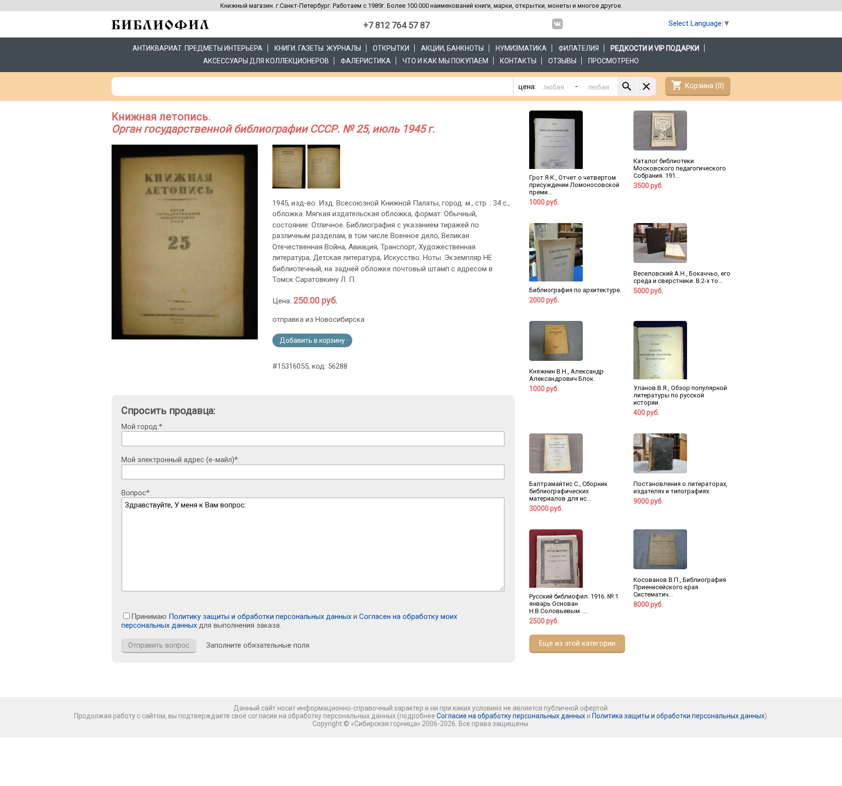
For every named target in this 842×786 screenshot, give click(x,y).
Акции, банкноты (452, 48)
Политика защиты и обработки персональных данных (678, 716)
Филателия (578, 48)
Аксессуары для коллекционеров (266, 61)
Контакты (518, 61)
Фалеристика (366, 61)
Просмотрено (613, 61)
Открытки (391, 48)
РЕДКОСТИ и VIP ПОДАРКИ (655, 48)
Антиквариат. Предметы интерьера (198, 48)
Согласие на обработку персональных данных (511, 716)
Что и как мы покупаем (445, 61)
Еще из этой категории (577, 643)
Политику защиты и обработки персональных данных (260, 616)
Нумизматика (521, 48)
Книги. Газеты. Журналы (317, 48)
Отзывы (562, 61)
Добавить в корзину (312, 340)
